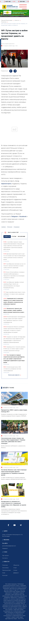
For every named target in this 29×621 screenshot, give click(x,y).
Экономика (5, 567)
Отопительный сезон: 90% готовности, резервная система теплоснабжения (12, 369)
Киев (3, 572)
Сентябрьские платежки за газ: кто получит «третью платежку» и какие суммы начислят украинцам (14, 265)
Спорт (15, 567)
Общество (16, 565)
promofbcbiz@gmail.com (9, 545)
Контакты (5, 558)
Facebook (22, 216)
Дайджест (16, 572)
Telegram (14, 216)
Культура (4, 575)
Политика (5, 565)
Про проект (5, 555)
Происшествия (6, 570)
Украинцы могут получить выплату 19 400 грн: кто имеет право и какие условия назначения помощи (14, 348)
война (3, 227)
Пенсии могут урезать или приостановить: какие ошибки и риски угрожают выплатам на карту (13, 310)
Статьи (15, 570)
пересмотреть (6, 183)
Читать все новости (13, 375)
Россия (9, 227)
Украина (16, 227)
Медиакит (5, 548)
